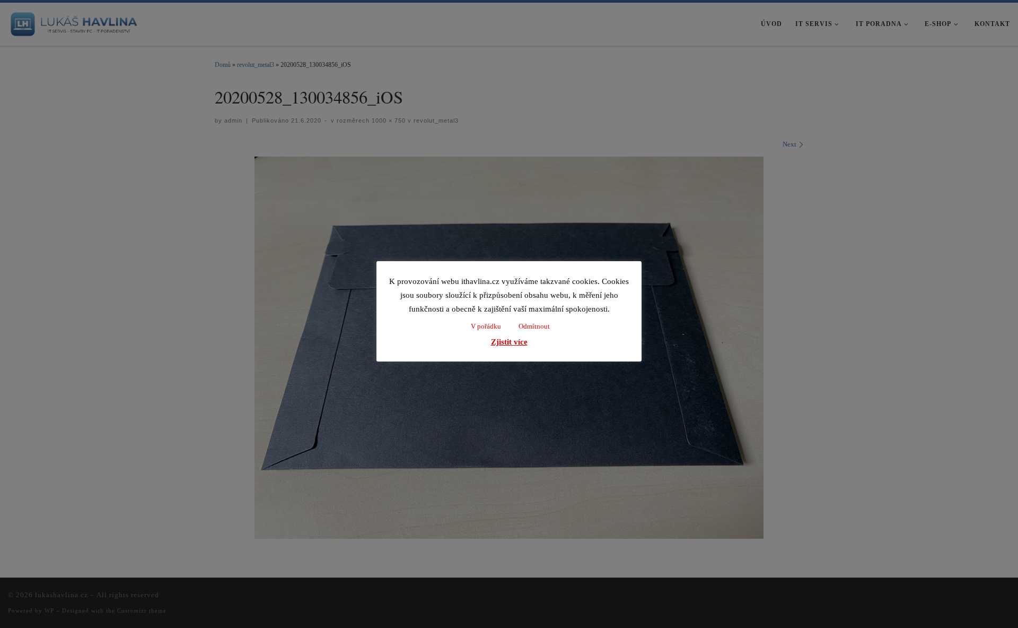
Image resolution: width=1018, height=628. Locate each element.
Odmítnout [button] (534, 326)
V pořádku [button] (486, 326)
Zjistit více (509, 342)
